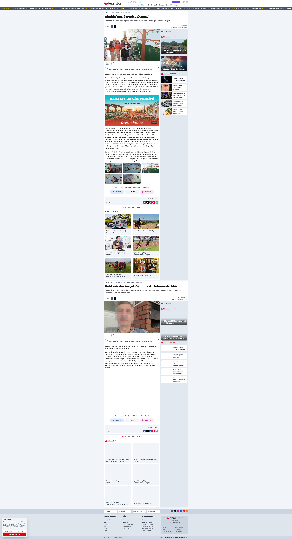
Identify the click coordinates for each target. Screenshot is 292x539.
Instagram (148, 191)
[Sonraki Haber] (290, 8)
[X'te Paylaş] (115, 26)
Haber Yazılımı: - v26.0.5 (174, 537)
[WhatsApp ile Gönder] (157, 202)
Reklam (164, 529)
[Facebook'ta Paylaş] (112, 26)
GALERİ (169, 2)
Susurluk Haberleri (147, 528)
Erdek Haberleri (146, 530)
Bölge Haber (174, 5)
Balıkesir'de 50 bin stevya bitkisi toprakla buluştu (126, 8)
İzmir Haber (126, 522)
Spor (167, 5)
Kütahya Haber (127, 528)
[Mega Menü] (187, 2)
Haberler (107, 12)
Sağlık (105, 528)
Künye (164, 527)
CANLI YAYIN (154, 2)
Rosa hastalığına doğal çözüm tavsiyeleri (92, 8)
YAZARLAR (145, 2)
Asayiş (155, 5)
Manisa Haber (127, 526)
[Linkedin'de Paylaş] (150, 202)
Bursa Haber (126, 520)
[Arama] (184, 2)
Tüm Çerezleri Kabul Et (14, 534)
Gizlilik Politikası (179, 525)
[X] (175, 511)
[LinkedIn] (181, 511)
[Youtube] (184, 511)
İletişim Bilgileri (178, 531)
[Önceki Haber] (288, 8)
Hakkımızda (165, 525)
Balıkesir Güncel (108, 520)
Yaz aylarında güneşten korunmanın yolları (27, 8)
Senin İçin (177, 2)
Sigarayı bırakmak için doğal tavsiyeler (60, 8)
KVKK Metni (178, 529)
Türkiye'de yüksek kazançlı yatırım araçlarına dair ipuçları (166, 8)
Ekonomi (161, 5)
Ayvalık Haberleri (147, 520)
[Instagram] (178, 511)
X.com (133, 191)
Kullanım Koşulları (167, 531)
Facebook (118, 191)
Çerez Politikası (179, 527)
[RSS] (187, 511)
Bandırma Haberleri (147, 524)
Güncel (149, 5)
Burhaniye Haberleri (147, 526)
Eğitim (112, 12)
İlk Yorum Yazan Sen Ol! (133, 207)
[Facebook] (172, 511)
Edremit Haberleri (147, 522)
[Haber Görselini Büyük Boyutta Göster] (132, 45)
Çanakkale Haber (128, 524)
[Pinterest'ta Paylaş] (153, 202)
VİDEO (162, 2)
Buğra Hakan (113, 63)
